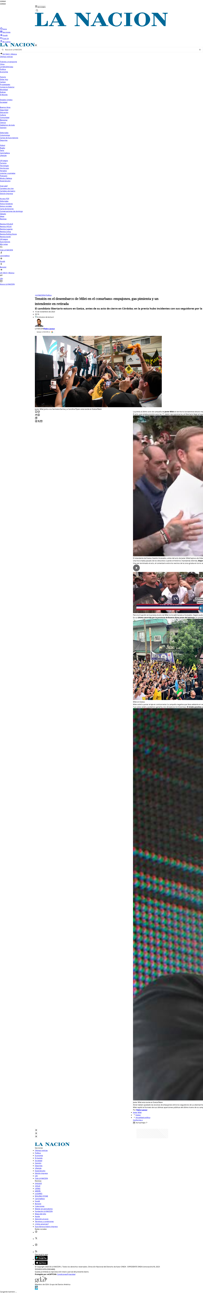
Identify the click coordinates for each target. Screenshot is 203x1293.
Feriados (3, 171)
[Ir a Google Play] (41, 1259)
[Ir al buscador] (37, 10)
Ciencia (3, 122)
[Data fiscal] (36, 1289)
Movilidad (4, 89)
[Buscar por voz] (200, 50)
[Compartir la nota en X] (38, 421)
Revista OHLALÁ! (6, 224)
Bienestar (4, 120)
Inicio (5, 29)
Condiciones (62, 1274)
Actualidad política (143, 1117)
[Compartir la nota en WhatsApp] (38, 415)
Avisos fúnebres (6, 204)
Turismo (3, 163)
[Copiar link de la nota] (36, 418)
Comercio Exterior (7, 87)
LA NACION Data (6, 67)
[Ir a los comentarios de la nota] (38, 411)
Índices (3, 92)
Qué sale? (4, 186)
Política (48, 295)
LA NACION (40, 295)
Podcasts (3, 176)
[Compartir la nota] (36, 415)
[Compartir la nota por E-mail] (41, 421)
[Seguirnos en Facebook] (36, 1232)
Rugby (2, 148)
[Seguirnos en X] (36, 1239)
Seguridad (4, 110)
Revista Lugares (6, 229)
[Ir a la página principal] (101, 26)
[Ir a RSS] (36, 1252)
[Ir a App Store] (41, 1264)
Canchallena (5, 153)
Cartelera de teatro (7, 191)
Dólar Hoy (4, 79)
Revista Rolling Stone (8, 234)
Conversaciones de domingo (11, 211)
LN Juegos (4, 160)
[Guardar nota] (36, 411)
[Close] (36, 1130)
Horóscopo (4, 168)
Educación (4, 112)
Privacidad (71, 1274)
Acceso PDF (4, 198)
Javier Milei (137, 1112)
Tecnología (4, 166)
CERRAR (3, 1)
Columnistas (5, 135)
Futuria (3, 77)
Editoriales (4, 133)
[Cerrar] (36, 45)
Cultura (3, 115)
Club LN (6, 38)
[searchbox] (100, 49)
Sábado (3, 214)
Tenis (2, 150)
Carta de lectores (7, 209)
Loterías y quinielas (7, 173)
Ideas (2, 216)
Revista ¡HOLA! (6, 226)
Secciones (6, 32)
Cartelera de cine (7, 188)
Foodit (5, 35)
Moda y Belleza (6, 178)
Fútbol (2, 145)
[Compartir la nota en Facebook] (36, 421)
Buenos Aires (5, 107)
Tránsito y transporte (8, 62)
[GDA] (41, 1282)
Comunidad (4, 117)
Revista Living (5, 231)
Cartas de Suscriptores (9, 138)
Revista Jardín (5, 237)
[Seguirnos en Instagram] (36, 1245)
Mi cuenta (6, 42)
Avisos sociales (6, 206)
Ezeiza (138, 1115)
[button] (101, 164)
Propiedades (5, 84)
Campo (3, 82)
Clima (2, 64)
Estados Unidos (6, 100)
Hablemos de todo (7, 125)
